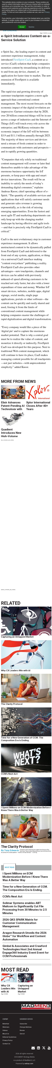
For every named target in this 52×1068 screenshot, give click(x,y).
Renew (22, 1030)
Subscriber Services (26, 1019)
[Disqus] (26, 479)
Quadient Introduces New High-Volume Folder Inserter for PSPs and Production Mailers (13, 432)
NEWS (30, 381)
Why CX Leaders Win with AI (15, 670)
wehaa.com (29, 1064)
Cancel (22, 1034)
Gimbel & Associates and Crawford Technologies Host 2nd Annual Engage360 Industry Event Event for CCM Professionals (26, 951)
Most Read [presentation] (9, 867)
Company (5, 1019)
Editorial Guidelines (9, 1037)
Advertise (6, 1024)
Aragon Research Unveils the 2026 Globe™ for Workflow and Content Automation (25, 936)
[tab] (10, 867)
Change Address (25, 1027)
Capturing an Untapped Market (17, 636)
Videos (5, 1030)
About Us (6, 1034)
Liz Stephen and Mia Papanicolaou (22, 857)
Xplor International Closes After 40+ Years (38, 405)
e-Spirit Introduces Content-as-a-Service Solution (26, 38)
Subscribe (23, 1024)
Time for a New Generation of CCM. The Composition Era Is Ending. (22, 739)
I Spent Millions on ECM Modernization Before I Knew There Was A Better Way (26, 808)
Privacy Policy (7, 1040)
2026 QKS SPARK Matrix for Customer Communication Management (20, 923)
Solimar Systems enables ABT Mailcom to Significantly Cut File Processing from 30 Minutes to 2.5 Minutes (25, 908)
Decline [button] (31, 27)
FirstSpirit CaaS (22, 59)
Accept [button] (21, 27)
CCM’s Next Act (9, 773)
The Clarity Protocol (12, 704)
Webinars (6, 1027)
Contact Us (6, 1044)
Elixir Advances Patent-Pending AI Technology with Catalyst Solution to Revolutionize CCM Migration (13, 405)
